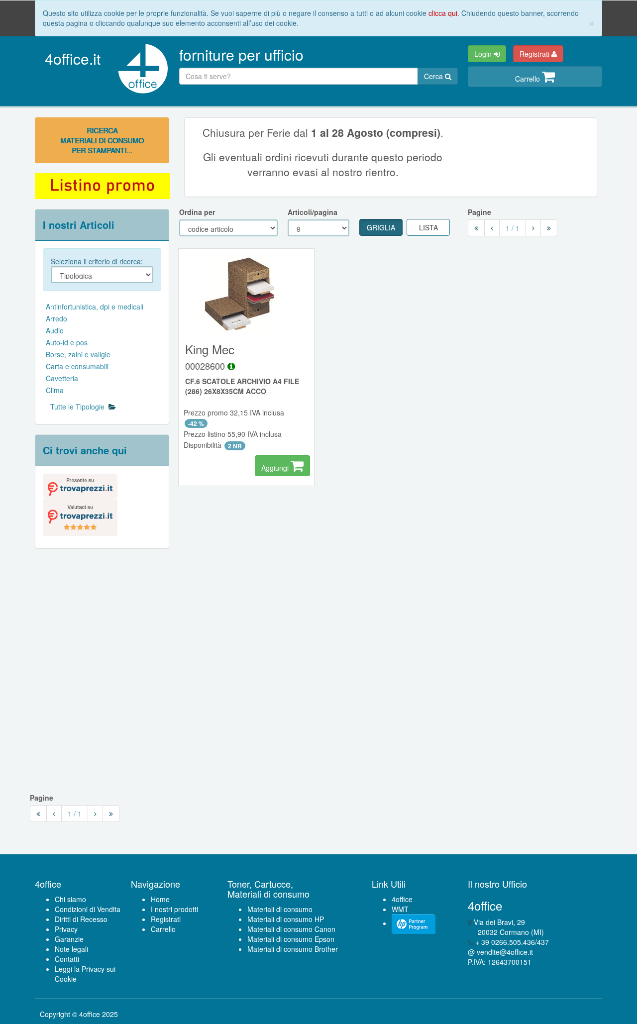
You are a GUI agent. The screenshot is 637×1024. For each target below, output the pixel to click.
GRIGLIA (381, 227)
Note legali (71, 949)
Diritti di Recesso (81, 919)
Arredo (56, 318)
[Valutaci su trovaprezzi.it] (80, 516)
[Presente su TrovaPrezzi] (80, 485)
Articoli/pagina (312, 212)
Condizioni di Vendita (87, 909)
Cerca (434, 76)
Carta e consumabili (77, 366)
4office (402, 899)
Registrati (535, 54)
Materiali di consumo (280, 909)
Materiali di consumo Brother (292, 949)
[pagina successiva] (533, 227)
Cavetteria (62, 378)
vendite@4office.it (505, 952)
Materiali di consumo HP (285, 919)
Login (484, 54)
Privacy (66, 929)
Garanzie (69, 939)
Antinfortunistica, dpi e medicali (94, 306)
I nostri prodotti (174, 909)
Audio (55, 330)
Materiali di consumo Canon (291, 929)
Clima (55, 390)
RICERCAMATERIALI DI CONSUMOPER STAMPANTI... (102, 140)
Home (160, 899)
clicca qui (442, 13)
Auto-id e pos (67, 342)
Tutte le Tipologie (79, 406)
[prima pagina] (476, 227)
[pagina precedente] (492, 227)
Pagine (479, 212)
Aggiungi (276, 468)
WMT (400, 909)
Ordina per (197, 212)
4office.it (73, 58)
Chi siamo (70, 899)
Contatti (67, 959)
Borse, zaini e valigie (78, 354)
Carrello (528, 79)
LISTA (428, 227)
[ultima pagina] (548, 227)
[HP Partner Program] (413, 923)
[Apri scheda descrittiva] (231, 365)
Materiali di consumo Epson (290, 939)
